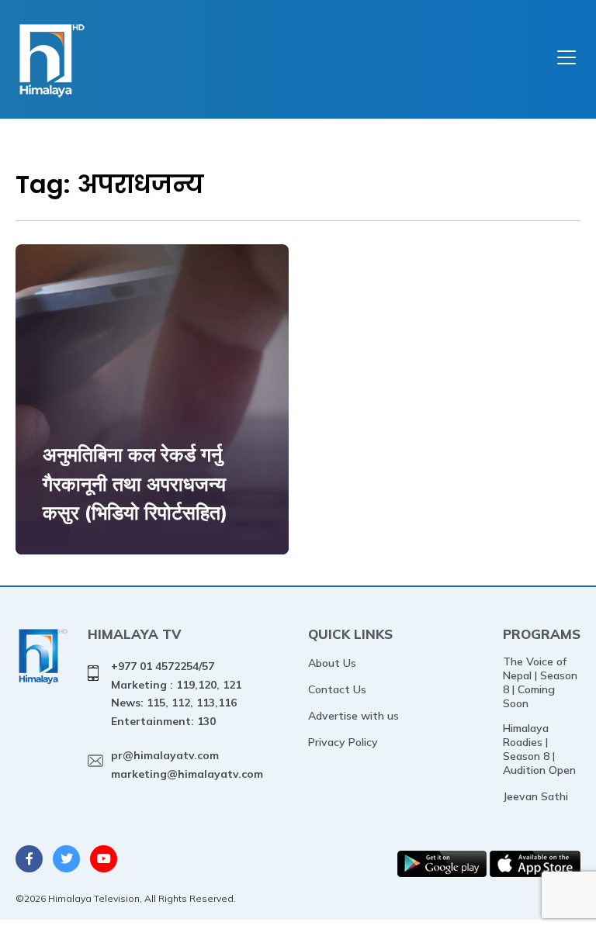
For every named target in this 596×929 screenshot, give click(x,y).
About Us (332, 663)
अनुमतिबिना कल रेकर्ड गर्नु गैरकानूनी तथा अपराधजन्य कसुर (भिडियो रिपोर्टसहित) (135, 483)
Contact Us (337, 689)
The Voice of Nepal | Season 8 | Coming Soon (540, 682)
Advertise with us (353, 716)
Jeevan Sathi (535, 796)
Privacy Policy (343, 742)
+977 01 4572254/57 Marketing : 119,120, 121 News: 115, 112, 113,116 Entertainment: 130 (176, 693)
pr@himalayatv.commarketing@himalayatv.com (187, 764)
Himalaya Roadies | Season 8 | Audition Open (539, 749)
